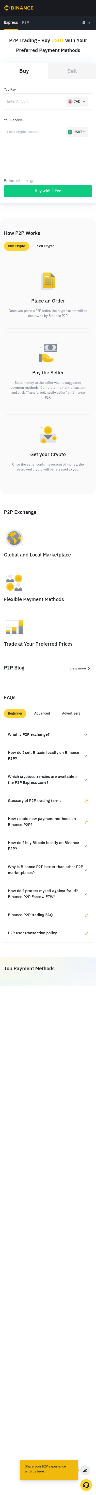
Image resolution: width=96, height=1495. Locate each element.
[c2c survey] (85, 1470)
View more (77, 668)
